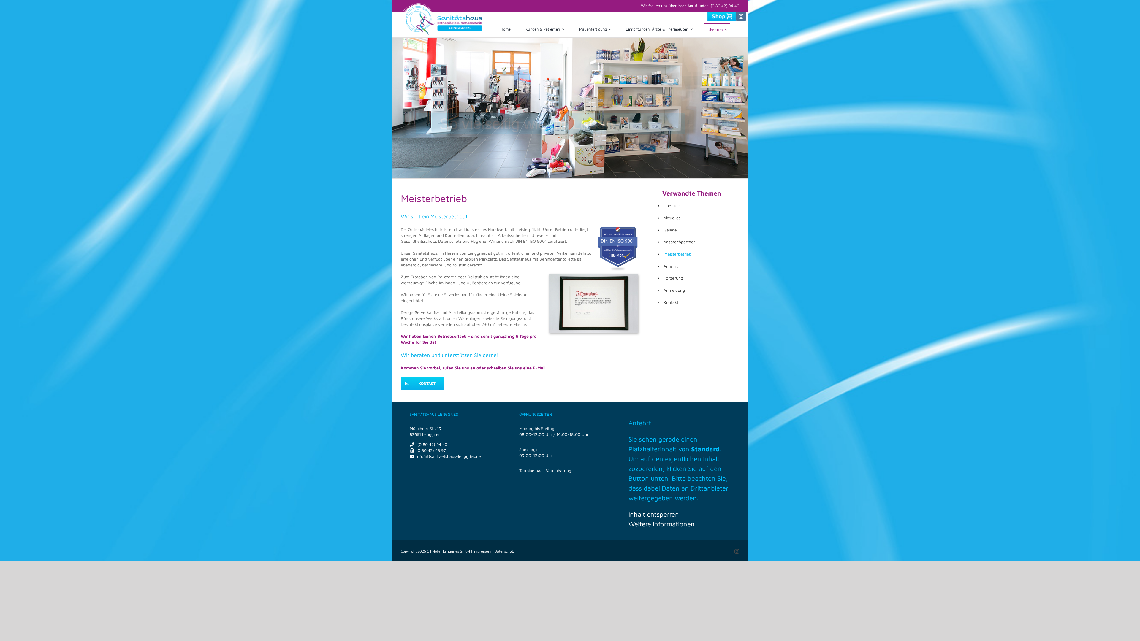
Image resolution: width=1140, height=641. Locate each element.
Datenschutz (504, 551)
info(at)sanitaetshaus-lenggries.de (448, 456)
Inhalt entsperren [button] (653, 514)
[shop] (721, 13)
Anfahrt (639, 423)
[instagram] (741, 16)
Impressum (482, 551)
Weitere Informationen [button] (661, 524)
